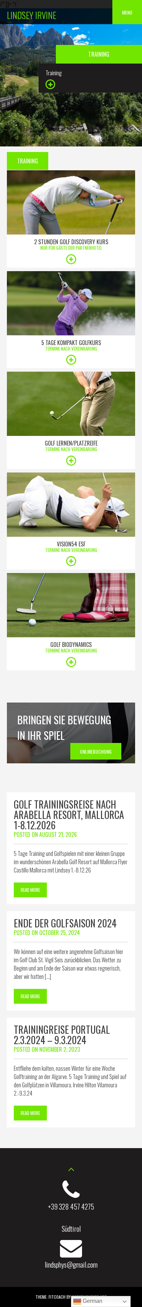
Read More (30, 889)
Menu (127, 12)
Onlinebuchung (96, 751)
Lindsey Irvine (31, 15)
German (91, 1301)
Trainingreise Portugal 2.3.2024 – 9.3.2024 (62, 1034)
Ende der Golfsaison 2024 (65, 923)
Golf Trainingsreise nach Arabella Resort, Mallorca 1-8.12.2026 (69, 814)
